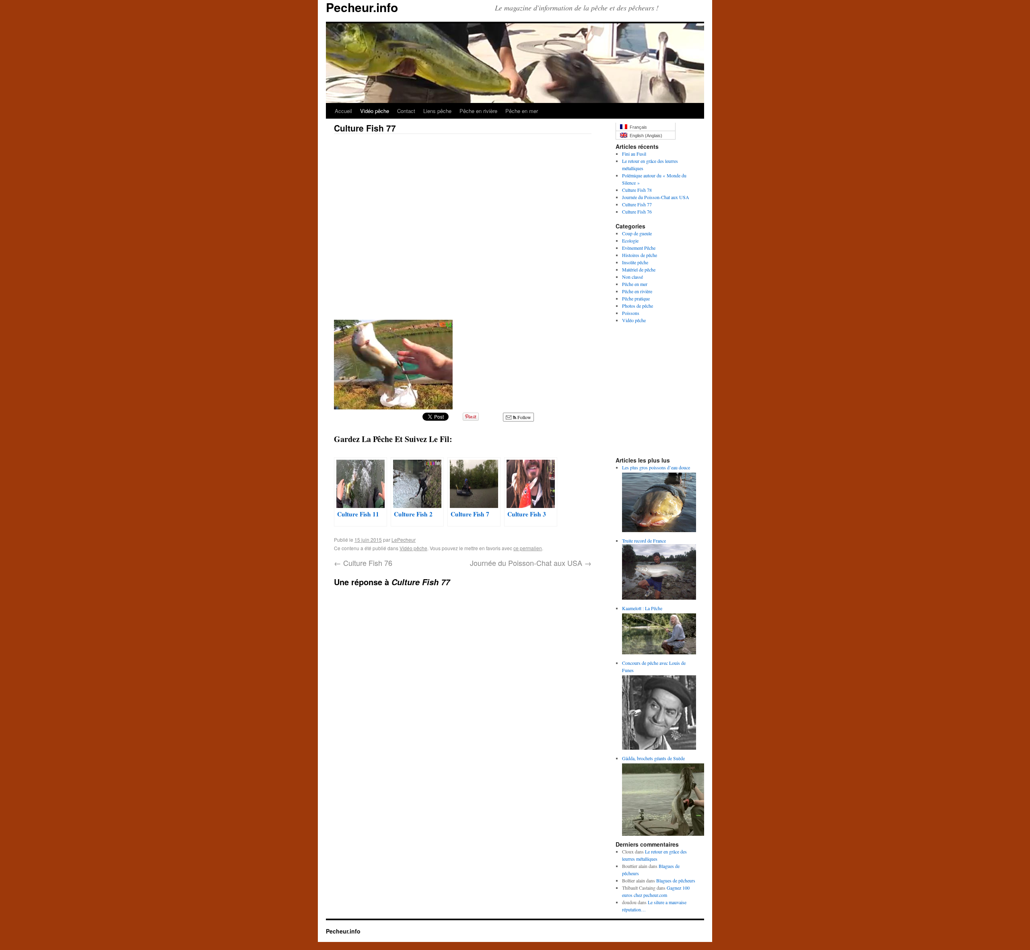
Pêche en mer (521, 111)
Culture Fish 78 (637, 190)
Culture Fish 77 (637, 204)
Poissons (630, 313)
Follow (523, 417)
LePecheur (403, 539)
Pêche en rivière (478, 111)
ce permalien (527, 548)
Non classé (632, 276)
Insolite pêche (635, 262)
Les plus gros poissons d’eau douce (656, 467)
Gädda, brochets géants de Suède (653, 758)
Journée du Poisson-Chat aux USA (530, 562)
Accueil (343, 111)
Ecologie (630, 240)
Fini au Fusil (634, 153)
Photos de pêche (637, 305)
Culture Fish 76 (363, 562)
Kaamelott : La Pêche (642, 608)
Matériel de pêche (638, 269)
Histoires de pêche (639, 255)
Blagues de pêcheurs (675, 880)
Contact (406, 111)
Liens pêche (437, 111)
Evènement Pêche (638, 248)
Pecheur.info (343, 931)
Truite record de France (644, 540)
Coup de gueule (637, 233)
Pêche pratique (636, 298)
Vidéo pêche (374, 111)
